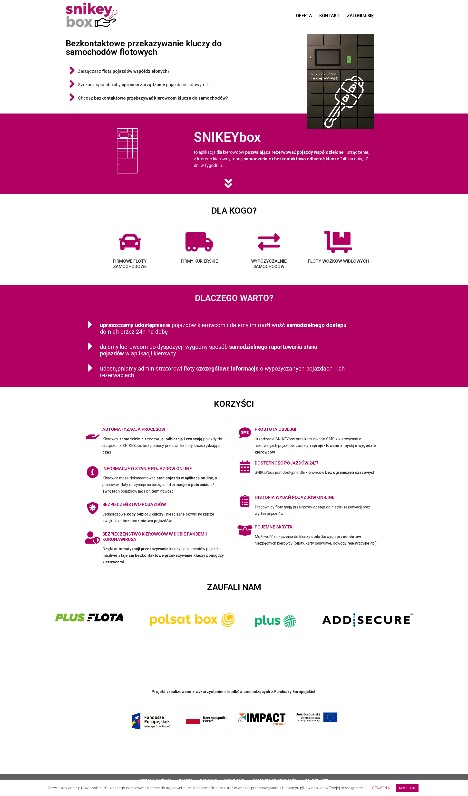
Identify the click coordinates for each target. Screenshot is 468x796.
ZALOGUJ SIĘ (360, 15)
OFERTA (304, 15)
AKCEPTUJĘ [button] (407, 788)
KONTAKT (329, 15)
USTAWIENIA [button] (380, 788)
